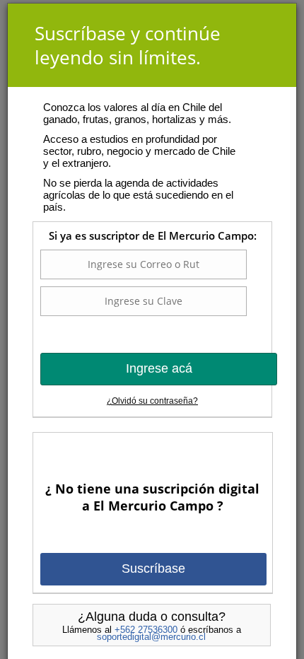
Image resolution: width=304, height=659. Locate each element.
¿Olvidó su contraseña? (152, 401)
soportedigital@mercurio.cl (151, 636)
